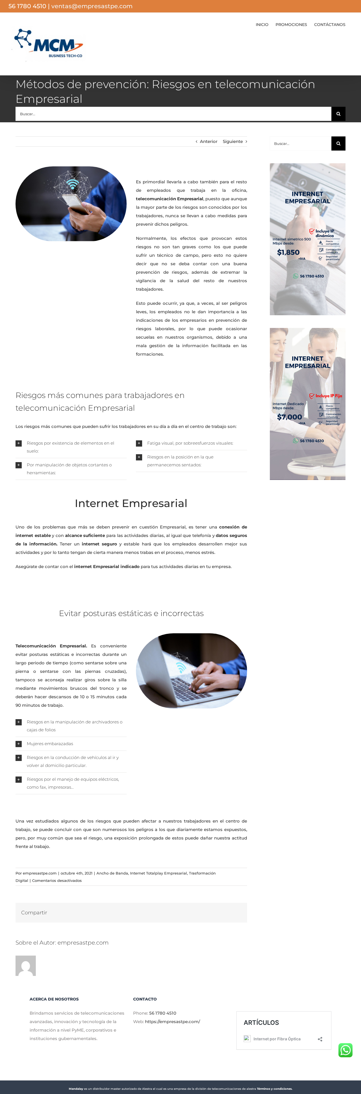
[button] (71, 447)
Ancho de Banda (112, 873)
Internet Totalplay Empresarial (158, 873)
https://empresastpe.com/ (172, 1021)
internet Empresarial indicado (106, 566)
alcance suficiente (85, 535)
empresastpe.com (40, 873)
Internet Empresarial (131, 503)
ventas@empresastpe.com (92, 6)
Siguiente (233, 141)
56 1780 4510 (162, 1013)
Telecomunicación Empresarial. (51, 646)
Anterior (208, 141)
